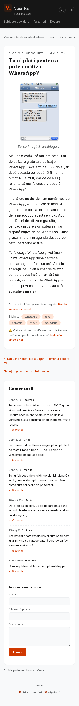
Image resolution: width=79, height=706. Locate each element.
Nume (12, 594)
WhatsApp (31, 316)
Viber (33, 322)
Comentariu (16, 624)
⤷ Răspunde (16, 429)
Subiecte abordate (16, 21)
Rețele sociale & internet (30, 37)
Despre (55, 21)
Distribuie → (67, 37)
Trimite (17, 652)
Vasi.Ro (8, 37)
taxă (47, 316)
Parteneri (39, 21)
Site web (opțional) (20, 609)
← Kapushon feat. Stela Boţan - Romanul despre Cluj (36, 361)
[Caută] (62, 10)
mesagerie (51, 322)
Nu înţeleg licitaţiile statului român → (29, 371)
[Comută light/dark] (72, 10)
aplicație (17, 322)
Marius (28, 469)
